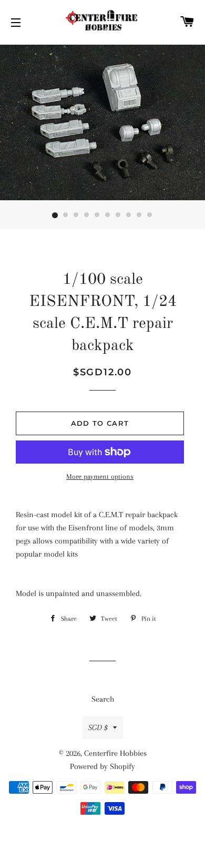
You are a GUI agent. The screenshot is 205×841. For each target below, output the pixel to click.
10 (150, 215)
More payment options (100, 476)
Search (102, 699)
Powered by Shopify (102, 766)
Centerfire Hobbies (115, 753)
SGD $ (98, 727)
